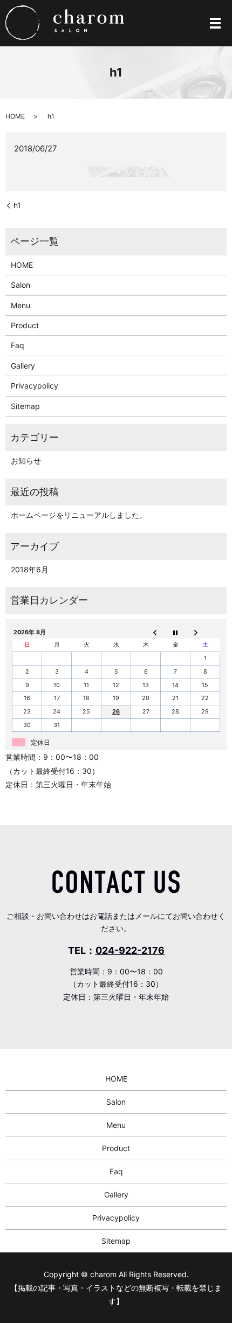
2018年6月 (30, 569)
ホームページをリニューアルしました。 (79, 514)
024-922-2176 (130, 950)
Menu (20, 305)
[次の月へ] (205, 632)
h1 (17, 205)
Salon (20, 284)
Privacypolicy (34, 385)
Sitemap (25, 406)
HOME (15, 116)
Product (25, 325)
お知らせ (26, 460)
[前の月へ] (146, 632)
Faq (17, 345)
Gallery (23, 365)
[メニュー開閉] (215, 23)
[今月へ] (175, 632)
